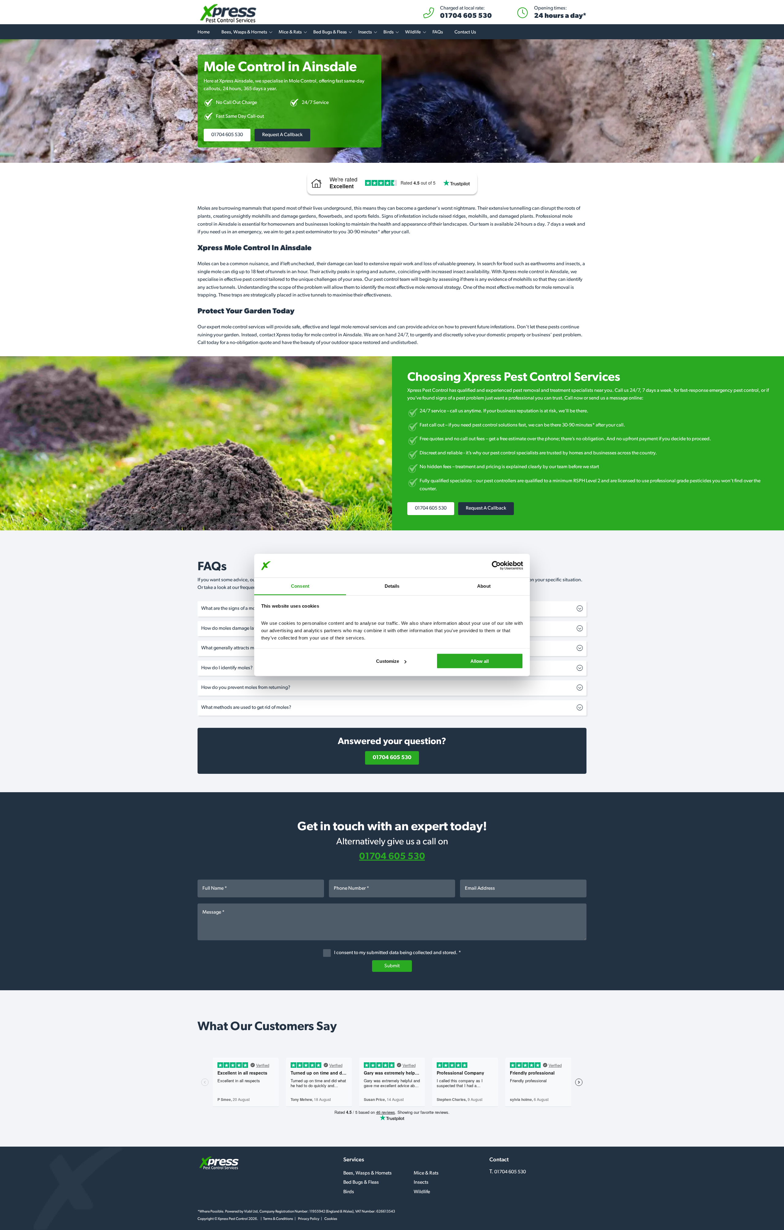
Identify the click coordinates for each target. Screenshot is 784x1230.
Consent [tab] (300, 585)
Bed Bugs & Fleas (330, 32)
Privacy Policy (308, 1219)
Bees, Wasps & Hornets (244, 32)
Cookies (330, 1219)
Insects (365, 32)
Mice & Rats (290, 32)
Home (204, 32)
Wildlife (413, 32)
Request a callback (282, 134)
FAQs (437, 32)
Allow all (479, 661)
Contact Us (465, 32)
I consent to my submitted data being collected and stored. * (397, 952)
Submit (392, 966)
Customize (387, 661)
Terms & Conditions (278, 1219)
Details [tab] (392, 585)
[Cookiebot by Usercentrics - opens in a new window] (496, 565)
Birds (388, 32)
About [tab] (484, 585)
